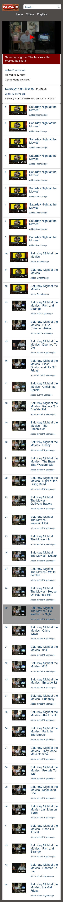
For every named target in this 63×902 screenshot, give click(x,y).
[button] (31, 37)
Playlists (42, 14)
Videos (30, 14)
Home (19, 14)
